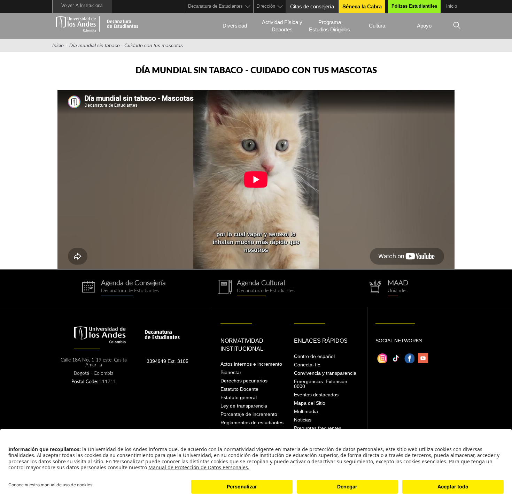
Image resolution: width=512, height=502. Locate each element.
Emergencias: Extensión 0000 (320, 384)
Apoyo (424, 26)
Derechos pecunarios (243, 380)
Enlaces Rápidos (321, 341)
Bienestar (230, 372)
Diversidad (235, 26)
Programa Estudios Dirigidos (329, 25)
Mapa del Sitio (309, 403)
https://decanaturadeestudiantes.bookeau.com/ (123, 288)
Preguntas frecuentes (317, 428)
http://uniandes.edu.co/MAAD (388, 288)
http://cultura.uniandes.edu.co (256, 288)
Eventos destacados (316, 394)
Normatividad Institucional (241, 345)
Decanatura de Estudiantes (215, 6)
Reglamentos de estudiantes (252, 422)
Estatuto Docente (239, 389)
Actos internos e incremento (251, 364)
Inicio (451, 6)
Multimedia (306, 411)
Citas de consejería (312, 6)
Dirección (265, 6)
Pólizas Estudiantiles (414, 6)
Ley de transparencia (243, 405)
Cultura (377, 26)
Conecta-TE (307, 364)
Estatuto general (238, 397)
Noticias (302, 419)
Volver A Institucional (82, 5)
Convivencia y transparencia (325, 373)
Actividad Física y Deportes (282, 25)
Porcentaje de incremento (248, 414)
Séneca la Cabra (362, 6)
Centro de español (314, 356)
